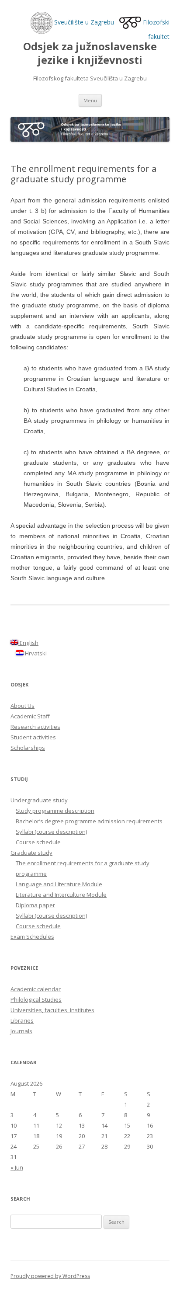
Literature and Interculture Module (61, 894)
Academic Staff (30, 716)
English (28, 643)
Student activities (33, 737)
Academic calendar (35, 989)
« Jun (16, 1167)
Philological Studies (36, 999)
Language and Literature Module (59, 884)
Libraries (22, 1020)
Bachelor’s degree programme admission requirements (89, 821)
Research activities (35, 727)
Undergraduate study (39, 800)
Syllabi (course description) (51, 832)
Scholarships (27, 748)
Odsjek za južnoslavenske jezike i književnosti (90, 53)
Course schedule (38, 842)
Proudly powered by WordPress (50, 1276)
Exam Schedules (32, 936)
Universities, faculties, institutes (52, 1010)
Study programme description (55, 811)
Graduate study (31, 853)
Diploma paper (35, 905)
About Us (22, 706)
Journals (21, 1031)
